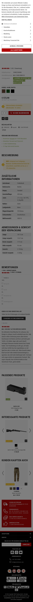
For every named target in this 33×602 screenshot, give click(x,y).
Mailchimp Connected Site (11, 40)
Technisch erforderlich (10, 24)
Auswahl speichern (16, 46)
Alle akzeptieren (16, 50)
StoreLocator (7, 37)
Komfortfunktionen (9, 30)
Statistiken (7, 27)
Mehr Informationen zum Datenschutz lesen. (15, 17)
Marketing (7, 34)
